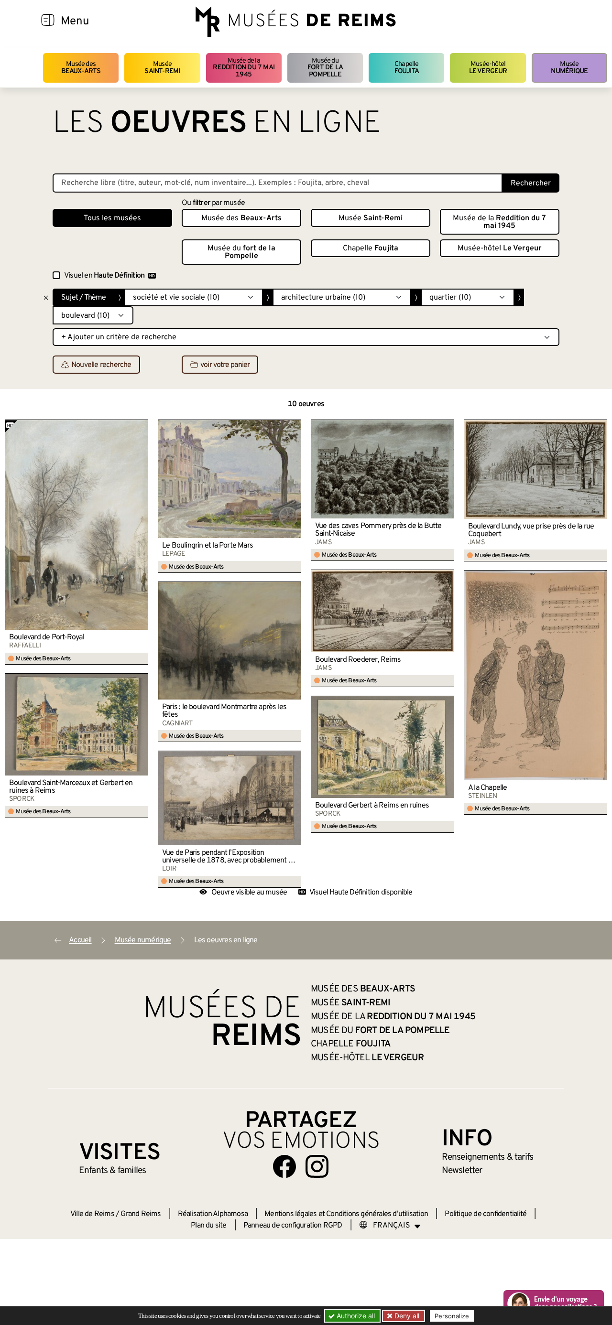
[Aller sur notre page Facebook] (284, 1166)
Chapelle (406, 67)
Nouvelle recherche (101, 365)
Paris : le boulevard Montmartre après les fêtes (224, 711)
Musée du (325, 67)
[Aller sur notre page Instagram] (317, 1166)
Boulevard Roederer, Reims (358, 660)
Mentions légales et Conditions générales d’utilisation (346, 1214)
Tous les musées (112, 218)
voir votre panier (225, 365)
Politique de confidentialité (485, 1214)
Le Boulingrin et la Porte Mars (207, 545)
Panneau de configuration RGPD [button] (292, 1225)
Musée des (81, 67)
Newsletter (462, 1170)
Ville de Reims (92, 1214)
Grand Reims (140, 1214)
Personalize (452, 1316)
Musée (162, 67)
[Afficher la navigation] (48, 21)
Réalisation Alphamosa (213, 1214)
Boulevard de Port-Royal (46, 637)
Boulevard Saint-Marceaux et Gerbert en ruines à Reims (71, 787)
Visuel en (104, 275)
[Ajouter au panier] (141, 426)
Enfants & (112, 1170)
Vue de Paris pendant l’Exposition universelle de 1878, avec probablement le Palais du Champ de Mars (228, 856)
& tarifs (488, 1157)
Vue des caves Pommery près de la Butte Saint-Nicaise (378, 530)
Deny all (406, 1316)
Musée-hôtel (488, 67)
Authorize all (355, 1316)
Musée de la (243, 67)
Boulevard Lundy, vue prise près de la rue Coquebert (531, 530)
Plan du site (208, 1225)
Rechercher (531, 183)
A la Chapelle (487, 788)
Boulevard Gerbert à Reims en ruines (372, 805)
